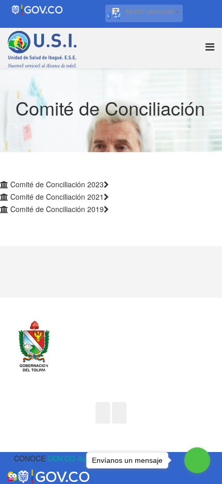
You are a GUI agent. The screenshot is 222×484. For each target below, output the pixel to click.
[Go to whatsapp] (197, 460)
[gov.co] (10, 458)
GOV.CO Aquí (69, 458)
